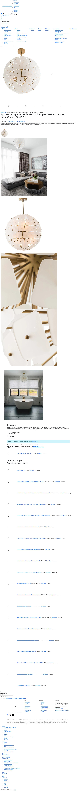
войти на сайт (35, 441)
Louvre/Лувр (38, 446)
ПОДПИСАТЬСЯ (4, 696)
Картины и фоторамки (22, 32)
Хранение (6, 43)
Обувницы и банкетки (59, 41)
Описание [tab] (4, 121)
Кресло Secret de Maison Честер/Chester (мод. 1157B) (29, 560)
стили (8, 6)
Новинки (75, 28)
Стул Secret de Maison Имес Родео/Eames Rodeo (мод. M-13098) (31, 504)
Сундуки (5, 42)
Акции (15, 8)
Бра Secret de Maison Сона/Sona (24, 453)
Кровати (5, 38)
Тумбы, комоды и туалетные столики (12, 768)
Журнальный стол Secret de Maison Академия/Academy (29, 617)
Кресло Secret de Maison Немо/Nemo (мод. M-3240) (28, 549)
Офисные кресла (44, 707)
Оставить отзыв (11, 438)
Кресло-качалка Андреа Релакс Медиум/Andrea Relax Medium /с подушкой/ (33, 492)
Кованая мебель (44, 706)
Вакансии (16, 10)
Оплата (15, 4)
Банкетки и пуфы (7, 32)
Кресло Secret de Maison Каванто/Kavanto (26, 651)
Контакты (16, 11)
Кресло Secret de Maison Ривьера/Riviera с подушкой (29, 628)
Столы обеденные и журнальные (62, 32)
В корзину (45, 453)
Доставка (16, 3)
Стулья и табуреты (59, 30)
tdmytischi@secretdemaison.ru (62, 710)
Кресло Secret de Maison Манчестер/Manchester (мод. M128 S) (31, 538)
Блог (15, 7)
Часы (18, 31)
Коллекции (27, 702)
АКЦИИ (71, 28)
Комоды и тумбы (7, 35)
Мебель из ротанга (45, 708)
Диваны (5, 34)
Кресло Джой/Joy (21, 470)
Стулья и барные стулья (9, 41)
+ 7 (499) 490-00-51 (5, 15)
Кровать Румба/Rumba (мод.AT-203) (25, 674)
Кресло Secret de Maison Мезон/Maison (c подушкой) (29, 594)
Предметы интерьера (21, 41)
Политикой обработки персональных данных (16, 698)
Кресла (5, 36)
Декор (16, 28)
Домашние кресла (59, 34)
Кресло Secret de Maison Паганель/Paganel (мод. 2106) (29, 572)
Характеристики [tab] (11, 121)
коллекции (4, 6)
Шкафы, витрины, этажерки (10, 727)
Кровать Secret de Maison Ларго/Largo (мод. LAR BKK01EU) (30, 662)
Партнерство (16, 6)
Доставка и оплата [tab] (21, 121)
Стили (26, 703)
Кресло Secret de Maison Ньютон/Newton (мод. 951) (28, 526)
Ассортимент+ (56, 28)
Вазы (18, 34)
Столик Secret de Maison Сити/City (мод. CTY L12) (28, 640)
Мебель (3, 28)
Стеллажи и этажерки (59, 36)
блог (11, 6)
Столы (5, 39)
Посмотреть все (4, 22)
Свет (42, 704)
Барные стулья (58, 31)
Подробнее (39, 453)
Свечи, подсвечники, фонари (10, 749)
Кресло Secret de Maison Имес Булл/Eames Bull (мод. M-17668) (31, 481)
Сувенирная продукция (22, 35)
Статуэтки (19, 39)
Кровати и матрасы (59, 35)
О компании (14, 0)
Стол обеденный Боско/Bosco (23, 685)
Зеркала (18, 30)
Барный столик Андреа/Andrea (24, 583)
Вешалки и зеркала (59, 42)
